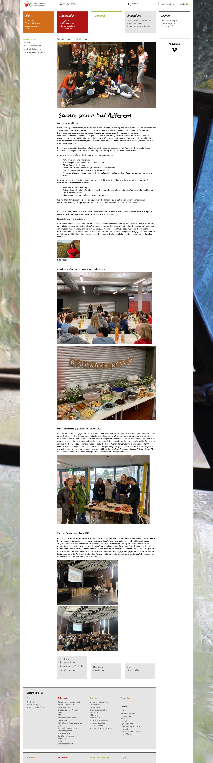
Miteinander (66, 16)
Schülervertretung (66, 736)
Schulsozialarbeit (65, 743)
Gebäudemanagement (68, 728)
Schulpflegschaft (65, 730)
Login (182, 4)
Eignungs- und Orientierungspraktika (130, 725)
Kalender (125, 721)
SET (59, 715)
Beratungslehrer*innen (68, 710)
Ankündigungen (34, 704)
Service (165, 16)
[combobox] (145, 3)
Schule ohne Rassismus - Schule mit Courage (71, 665)
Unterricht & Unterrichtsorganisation (100, 719)
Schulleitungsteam (66, 704)
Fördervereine (64, 733)
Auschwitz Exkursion (32, 49)
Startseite (31, 702)
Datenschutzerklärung (130, 731)
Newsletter (125, 718)
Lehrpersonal (64, 707)
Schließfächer (126, 734)
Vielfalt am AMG (96, 725)
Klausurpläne (126, 716)
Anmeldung (134, 16)
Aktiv (28, 16)
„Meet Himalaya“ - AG (32, 45)
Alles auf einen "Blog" (36, 707)
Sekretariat (63, 720)
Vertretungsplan (128, 713)
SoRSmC (26, 42)
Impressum (63, 757)
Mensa (123, 710)
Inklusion (94, 715)
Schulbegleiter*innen (67, 717)
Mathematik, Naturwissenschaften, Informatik (99, 710)
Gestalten (99, 16)
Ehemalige (62, 738)
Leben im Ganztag (97, 723)
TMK (60, 712)
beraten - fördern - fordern (101, 728)
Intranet (124, 729)
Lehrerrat (62, 741)
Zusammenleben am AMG (69, 702)
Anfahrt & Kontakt (169, 4)
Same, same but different (34, 52)
